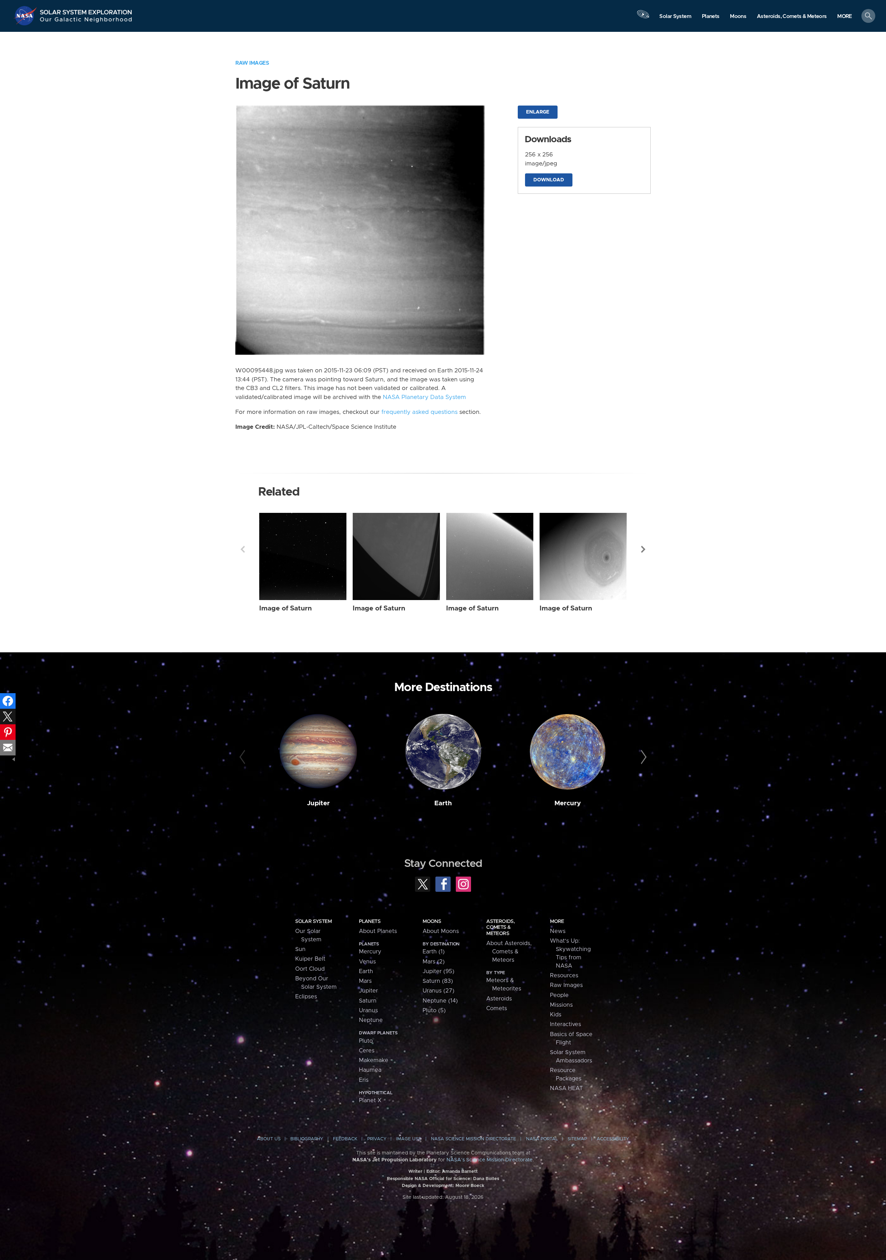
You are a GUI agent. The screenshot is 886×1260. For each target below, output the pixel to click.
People (559, 995)
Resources (564, 975)
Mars (365, 981)
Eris (364, 1080)
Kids (555, 1014)
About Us (269, 1139)
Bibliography (306, 1139)
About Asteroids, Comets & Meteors (509, 952)
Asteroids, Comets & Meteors (500, 927)
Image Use (408, 1139)
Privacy (377, 1139)
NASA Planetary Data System (424, 397)
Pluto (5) (434, 1010)
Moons (432, 921)
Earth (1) (434, 951)
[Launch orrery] (643, 17)
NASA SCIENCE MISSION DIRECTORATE (473, 1139)
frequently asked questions (419, 412)
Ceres (366, 1050)
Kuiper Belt (310, 959)
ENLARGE (537, 112)
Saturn (368, 1001)
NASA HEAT (566, 1088)
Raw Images (252, 63)
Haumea (370, 1070)
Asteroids (499, 998)
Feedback (345, 1139)
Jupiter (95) (438, 971)
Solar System (313, 921)
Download (548, 180)
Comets (496, 1008)
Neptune (371, 1020)
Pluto (366, 1041)
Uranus (368, 1010)
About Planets (378, 931)
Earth (443, 803)
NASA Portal (542, 1139)
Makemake (373, 1060)
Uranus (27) (438, 991)
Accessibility (613, 1139)
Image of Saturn (285, 608)
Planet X (370, 1100)
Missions (561, 1005)
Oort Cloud (310, 969)
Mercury (567, 803)
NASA (26, 15)
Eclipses (306, 996)
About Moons (441, 931)
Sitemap (577, 1139)
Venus (367, 961)
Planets (369, 921)
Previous (242, 549)
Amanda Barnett (460, 1171)
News (558, 931)
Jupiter (318, 803)
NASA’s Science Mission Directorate (489, 1160)
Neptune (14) (440, 1001)
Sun (300, 949)
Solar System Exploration (86, 10)
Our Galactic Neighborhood (86, 21)
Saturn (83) (438, 981)
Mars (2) (434, 961)
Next (643, 549)
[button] (844, 16)
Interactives (565, 1024)
